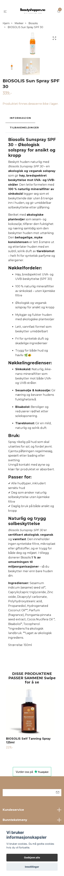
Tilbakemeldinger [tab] (24, 127)
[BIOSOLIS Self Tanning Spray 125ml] (32, 711)
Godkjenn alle (32, 857)
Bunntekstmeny (15, 820)
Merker (19, 23)
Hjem (6, 23)
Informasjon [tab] (20, 118)
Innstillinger (32, 866)
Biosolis (33, 23)
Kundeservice (13, 809)
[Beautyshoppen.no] (32, 11)
